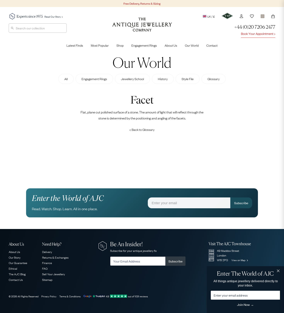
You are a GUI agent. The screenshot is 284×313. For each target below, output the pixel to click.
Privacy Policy (48, 296)
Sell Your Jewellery (53, 274)
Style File (188, 79)
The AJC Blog (17, 274)
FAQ (45, 268)
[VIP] (227, 16)
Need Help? (51, 244)
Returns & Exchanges (55, 257)
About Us (171, 45)
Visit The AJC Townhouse (230, 243)
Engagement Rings (144, 45)
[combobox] (38, 28)
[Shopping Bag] (273, 16)
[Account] (241, 16)
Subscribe (241, 203)
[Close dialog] (278, 270)
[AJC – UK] (142, 27)
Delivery (47, 252)
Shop (120, 45)
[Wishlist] (252, 16)
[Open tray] (262, 15)
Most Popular (100, 45)
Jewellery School (132, 79)
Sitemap (47, 279)
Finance (47, 263)
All (66, 79)
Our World (192, 45)
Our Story (14, 257)
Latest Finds (74, 45)
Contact (212, 45)
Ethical (13, 268)
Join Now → (245, 304)
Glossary (213, 79)
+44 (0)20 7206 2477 (254, 27)
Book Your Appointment (257, 33)
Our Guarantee (18, 263)
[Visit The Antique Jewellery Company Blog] (142, 62)
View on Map (238, 260)
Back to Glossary (143, 129)
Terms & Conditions (70, 296)
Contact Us (16, 279)
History (163, 79)
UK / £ (211, 16)
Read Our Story (52, 16)
